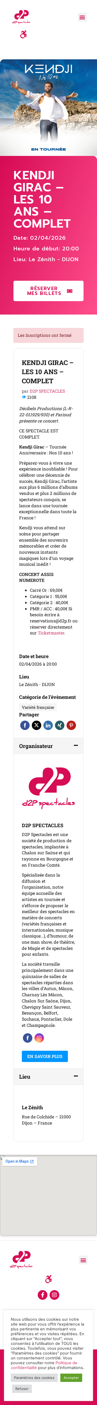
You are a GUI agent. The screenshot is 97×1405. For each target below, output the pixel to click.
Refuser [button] (22, 1388)
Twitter (36, 725)
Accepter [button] (71, 1377)
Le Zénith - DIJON (54, 259)
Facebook (25, 725)
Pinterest (71, 725)
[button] (82, 17)
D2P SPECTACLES (47, 391)
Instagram (39, 1038)
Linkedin (48, 725)
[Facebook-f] (42, 1295)
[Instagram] (54, 1295)
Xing (59, 725)
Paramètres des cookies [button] (34, 1377)
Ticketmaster (51, 633)
